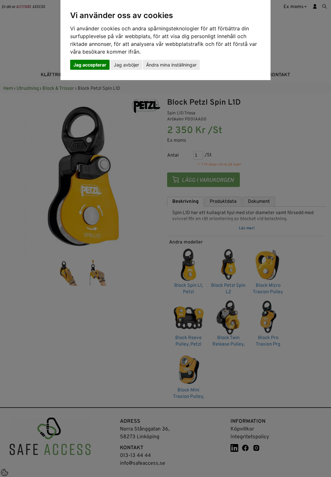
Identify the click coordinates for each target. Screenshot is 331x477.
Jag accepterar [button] (89, 64)
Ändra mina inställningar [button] (171, 64)
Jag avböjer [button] (126, 64)
